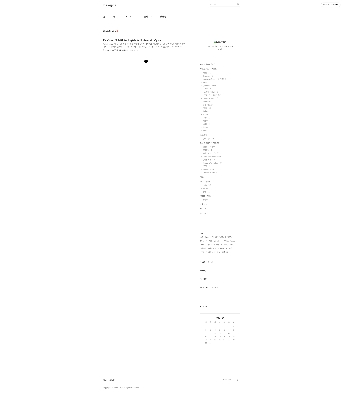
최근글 (202, 261)
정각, (226, 244)
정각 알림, (225, 252)
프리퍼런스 (208, 101)
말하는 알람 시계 (109, 380)
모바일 (207, 185)
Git (205, 82)
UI (205, 114)
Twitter (214, 287)
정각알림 (207, 150)
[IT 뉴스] (205, 181)
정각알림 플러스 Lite (230, 376)
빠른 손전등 (208, 169)
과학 (205, 188)
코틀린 (207, 72)
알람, (230, 248)
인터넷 (206, 191)
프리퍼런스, (219, 237)
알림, (219, 252)
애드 (205, 127)
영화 (205, 200)
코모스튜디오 (110, 5)
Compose (208, 76)
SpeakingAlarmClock (212, 163)
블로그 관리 (208, 138)
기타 (203, 208)
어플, (211, 240)
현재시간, (203, 248)
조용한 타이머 (209, 147)
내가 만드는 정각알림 (230, 367)
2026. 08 (220, 318)
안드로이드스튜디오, (221, 240)
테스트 (206, 130)
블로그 (203, 134)
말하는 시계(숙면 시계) (231, 371)
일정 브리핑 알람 (210, 172)
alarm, (206, 237)
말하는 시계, (212, 248)
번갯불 (206, 166)
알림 (205, 121)
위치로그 (148, 16)
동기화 (207, 108)
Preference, (223, 248)
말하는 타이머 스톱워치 (212, 156)
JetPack (207, 88)
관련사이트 (227, 380)
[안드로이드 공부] (209, 68)
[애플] (203, 177)
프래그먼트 (208, 104)
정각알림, (228, 237)
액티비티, (203, 244)
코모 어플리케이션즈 (209, 143)
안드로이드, (204, 240)
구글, (201, 237)
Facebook (204, 287)
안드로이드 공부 (210, 98)
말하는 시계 (209, 159)
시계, (212, 237)
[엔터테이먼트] (207, 196)
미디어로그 (131, 16)
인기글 (210, 261)
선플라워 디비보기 (211, 92)
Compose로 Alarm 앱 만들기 (215, 79)
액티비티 (207, 111)
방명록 (163, 16)
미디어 (206, 117)
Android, (233, 240)
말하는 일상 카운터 (211, 153)
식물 (203, 204)
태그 (115, 16)
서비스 (206, 124)
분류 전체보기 (207, 64)
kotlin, (231, 244)
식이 (203, 213)
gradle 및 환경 (209, 85)
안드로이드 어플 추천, (208, 252)
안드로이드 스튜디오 (212, 95)
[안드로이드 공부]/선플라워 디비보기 (115, 50)
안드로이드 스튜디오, (215, 244)
